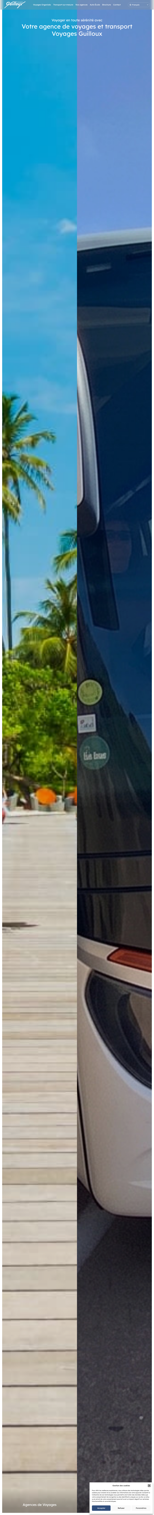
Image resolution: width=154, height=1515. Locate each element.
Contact (117, 4)
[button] (149, 1485)
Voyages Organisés (42, 4)
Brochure (106, 4)
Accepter (101, 1508)
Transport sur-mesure (63, 4)
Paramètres (141, 1508)
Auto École (95, 4)
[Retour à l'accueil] (15, 4)
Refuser (121, 1508)
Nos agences (82, 4)
